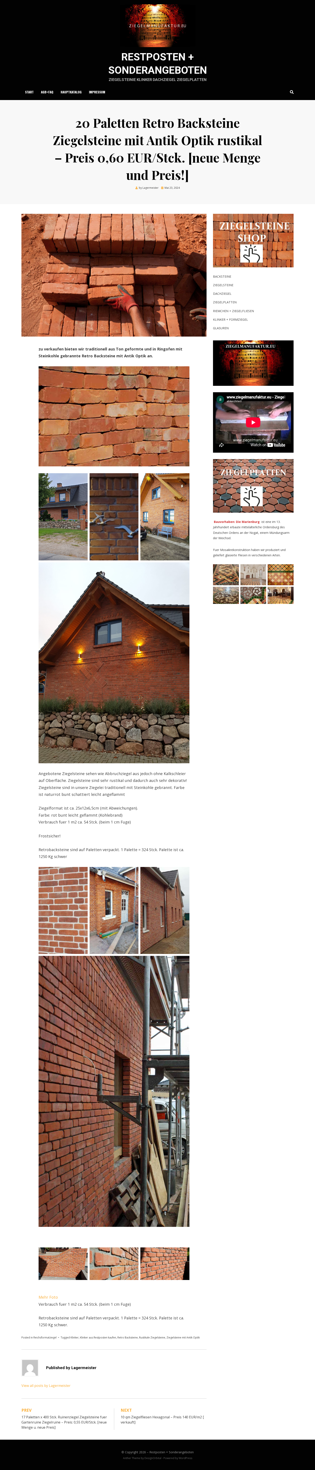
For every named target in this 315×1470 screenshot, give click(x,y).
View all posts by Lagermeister (45, 1385)
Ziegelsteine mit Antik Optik (183, 1337)
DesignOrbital (152, 1458)
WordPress (185, 1458)
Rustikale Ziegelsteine (152, 1337)
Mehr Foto (48, 1297)
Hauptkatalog (71, 92)
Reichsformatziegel (45, 1337)
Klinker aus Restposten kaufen (98, 1337)
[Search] (291, 91)
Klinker (74, 1337)
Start (29, 92)
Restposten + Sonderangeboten (171, 1452)
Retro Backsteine (127, 1337)
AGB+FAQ (47, 92)
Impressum (97, 92)
